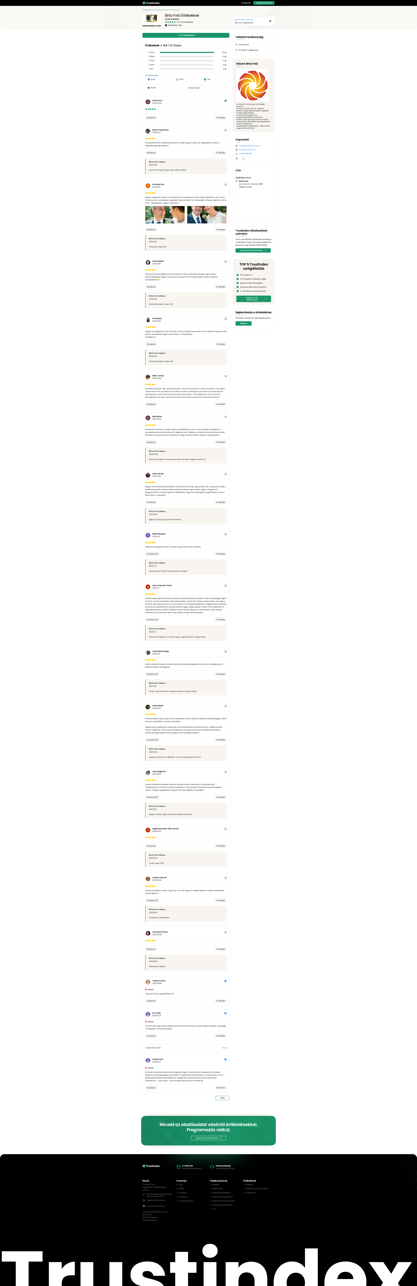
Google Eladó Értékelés (222, 1205)
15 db (181, 79)
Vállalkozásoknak (264, 3)
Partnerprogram (186, 1201)
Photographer (174, 10)
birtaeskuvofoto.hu (247, 149)
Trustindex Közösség (155, 1206)
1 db (208, 79)
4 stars (152, 56)
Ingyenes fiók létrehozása (251, 250)
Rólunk (181, 1188)
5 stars (152, 52)
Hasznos (152, 118)
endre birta (157, 100)
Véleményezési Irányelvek (223, 1201)
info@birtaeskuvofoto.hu (249, 145)
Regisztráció (217, 1188)
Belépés (243, 323)
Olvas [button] (224, 1048)
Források (182, 1192)
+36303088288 (245, 153)
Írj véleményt (188, 35)
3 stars (151, 61)
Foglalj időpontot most (225, 1168)
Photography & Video (161, 10)
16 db (153, 79)
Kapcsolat (183, 1197)
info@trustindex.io (150, 1220)
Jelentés (221, 118)
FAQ (214, 1209)
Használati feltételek (221, 1192)
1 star (151, 69)
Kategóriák (246, 3)
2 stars (151, 65)
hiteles (153, 88)
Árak (181, 1184)
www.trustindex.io (149, 1217)
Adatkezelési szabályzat (222, 1197)
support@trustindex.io (191, 1168)
